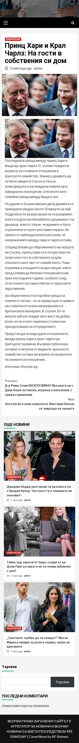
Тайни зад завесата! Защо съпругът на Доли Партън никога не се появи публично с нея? (39, 567)
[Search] (72, 23)
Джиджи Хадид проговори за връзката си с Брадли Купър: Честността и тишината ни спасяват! (39, 491)
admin (38, 68)
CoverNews (38, 736)
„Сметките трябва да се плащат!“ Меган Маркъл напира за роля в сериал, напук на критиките (38, 642)
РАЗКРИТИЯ (13, 39)
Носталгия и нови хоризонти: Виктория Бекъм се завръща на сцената (39, 404)
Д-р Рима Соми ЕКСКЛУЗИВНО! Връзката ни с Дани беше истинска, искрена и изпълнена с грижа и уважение (39, 388)
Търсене (9, 666)
